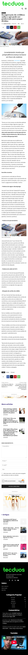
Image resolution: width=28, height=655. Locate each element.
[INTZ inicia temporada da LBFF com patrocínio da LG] (23, 547)
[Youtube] (18, 580)
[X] (11, 27)
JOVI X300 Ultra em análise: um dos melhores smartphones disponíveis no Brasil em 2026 (10, 421)
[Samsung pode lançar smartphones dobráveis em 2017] (23, 521)
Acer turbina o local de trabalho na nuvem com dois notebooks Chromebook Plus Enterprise (20, 387)
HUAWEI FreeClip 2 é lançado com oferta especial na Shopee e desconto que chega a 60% (12, 615)
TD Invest (12, 372)
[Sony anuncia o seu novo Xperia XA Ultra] (23, 538)
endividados (17, 60)
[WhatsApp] (18, 27)
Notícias (4, 12)
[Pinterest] (15, 27)
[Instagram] (12, 580)
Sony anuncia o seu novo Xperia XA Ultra (10, 536)
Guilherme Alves (7, 23)
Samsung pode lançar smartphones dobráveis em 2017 (10, 521)
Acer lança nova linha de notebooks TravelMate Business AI (7, 385)
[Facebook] (8, 27)
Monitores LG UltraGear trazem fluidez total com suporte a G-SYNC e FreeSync (13, 621)
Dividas (7, 372)
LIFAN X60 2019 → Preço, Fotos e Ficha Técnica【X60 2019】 (11, 529)
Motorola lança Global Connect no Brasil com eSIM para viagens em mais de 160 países (10, 411)
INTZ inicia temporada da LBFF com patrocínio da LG (11, 546)
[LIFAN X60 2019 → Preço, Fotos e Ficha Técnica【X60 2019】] (23, 530)
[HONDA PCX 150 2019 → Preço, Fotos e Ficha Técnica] (23, 555)
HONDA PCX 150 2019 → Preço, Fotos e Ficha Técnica (10, 554)
